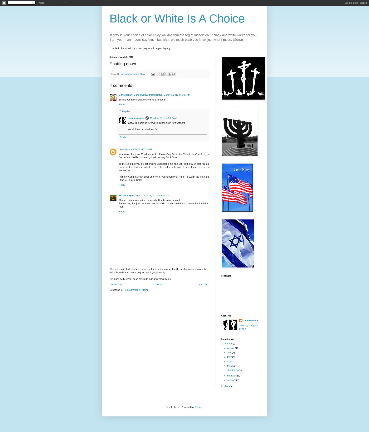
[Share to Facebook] (170, 74)
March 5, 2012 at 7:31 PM (138, 149)
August (231, 348)
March (230, 366)
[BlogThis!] (163, 74)
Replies (126, 111)
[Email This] (159, 74)
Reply (122, 104)
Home (160, 284)
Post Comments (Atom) (136, 290)
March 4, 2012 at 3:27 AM (163, 118)
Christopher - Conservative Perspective (140, 95)
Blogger (198, 407)
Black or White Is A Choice (177, 18)
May (229, 357)
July (229, 352)
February (232, 375)
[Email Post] (152, 74)
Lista (121, 149)
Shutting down (234, 370)
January (231, 380)
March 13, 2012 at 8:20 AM (155, 195)
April (230, 361)
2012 (227, 344)
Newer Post (117, 284)
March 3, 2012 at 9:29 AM (177, 95)
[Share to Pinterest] (173, 74)
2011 (227, 386)
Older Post (203, 284)
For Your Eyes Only (129, 195)
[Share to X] (166, 74)
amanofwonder (136, 118)
